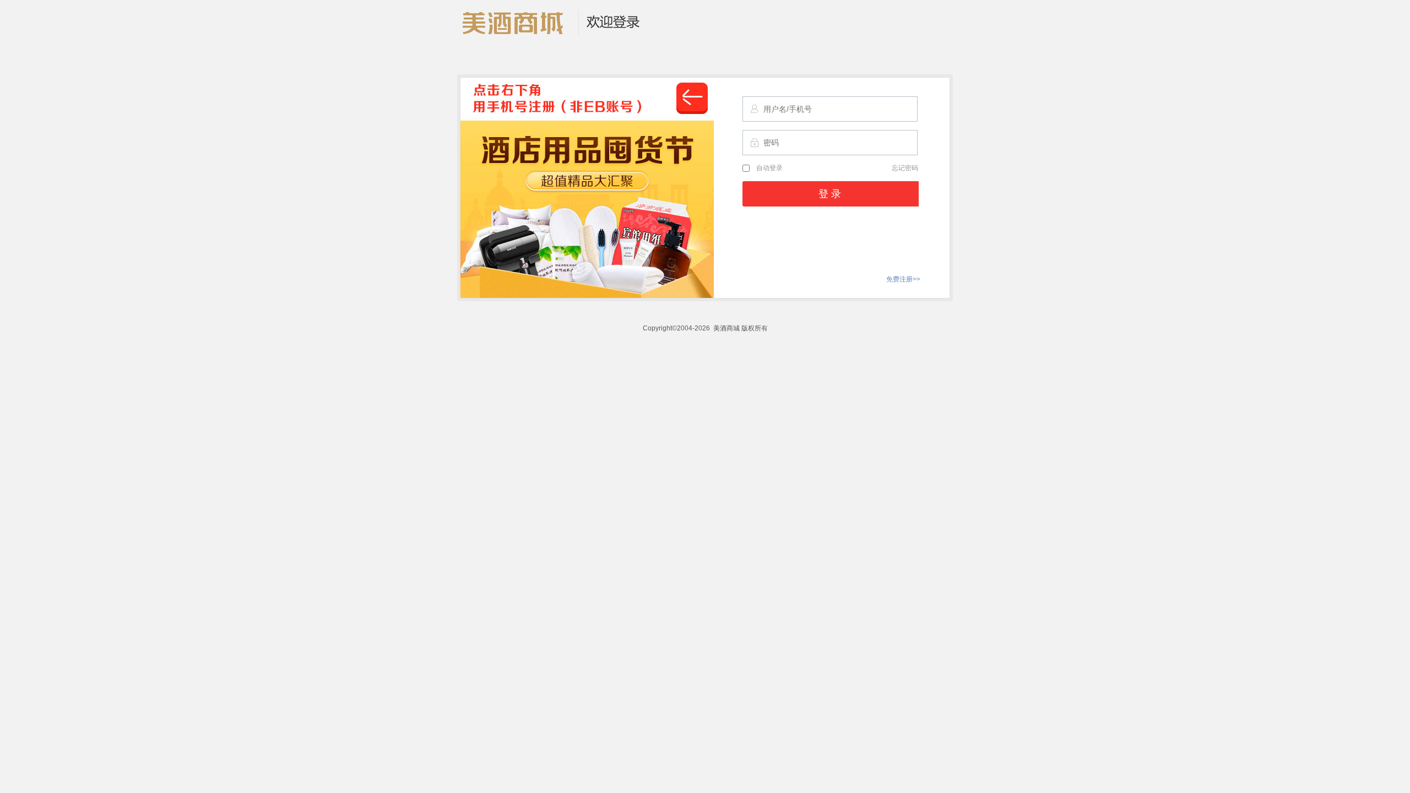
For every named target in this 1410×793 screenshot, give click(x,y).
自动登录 (769, 168)
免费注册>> (903, 279)
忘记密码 (905, 168)
